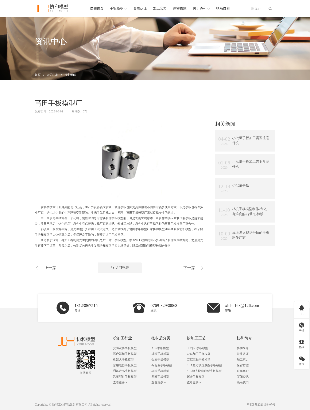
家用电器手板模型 (125, 365)
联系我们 (243, 382)
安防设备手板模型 (125, 348)
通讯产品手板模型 (125, 371)
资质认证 (243, 353)
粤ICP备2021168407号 (261, 404)
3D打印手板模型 (197, 348)
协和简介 (244, 338)
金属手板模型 (160, 359)
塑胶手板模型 (160, 376)
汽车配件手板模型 (125, 376)
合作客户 (243, 371)
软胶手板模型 (160, 371)
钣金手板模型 (196, 376)
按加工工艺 (196, 338)
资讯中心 (52, 75)
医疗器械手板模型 (125, 353)
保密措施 (243, 365)
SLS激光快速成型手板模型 (204, 371)
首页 (38, 75)
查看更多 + (120, 382)
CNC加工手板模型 (198, 353)
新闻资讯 (243, 376)
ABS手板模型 (160, 348)
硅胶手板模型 (160, 353)
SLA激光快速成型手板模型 (204, 365)
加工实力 (243, 359)
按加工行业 (122, 338)
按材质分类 (160, 338)
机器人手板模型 (123, 359)
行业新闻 (70, 75)
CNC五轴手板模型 (198, 359)
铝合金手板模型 (161, 365)
